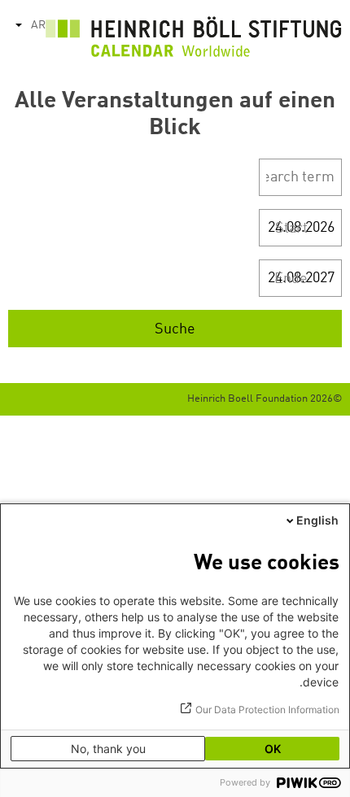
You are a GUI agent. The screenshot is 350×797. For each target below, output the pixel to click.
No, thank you (108, 749)
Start (291, 228)
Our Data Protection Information (267, 709)
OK (273, 749)
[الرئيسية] (194, 40)
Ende (291, 279)
